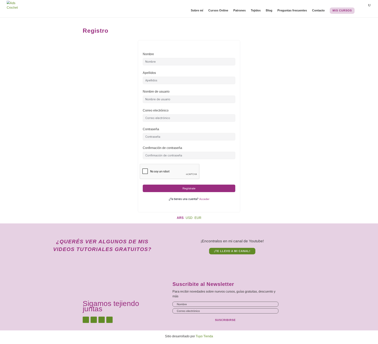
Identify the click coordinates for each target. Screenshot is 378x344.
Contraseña (151, 129)
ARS (180, 217)
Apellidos (149, 72)
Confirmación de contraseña (162, 148)
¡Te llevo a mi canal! (232, 251)
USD (189, 217)
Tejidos (256, 10)
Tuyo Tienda (204, 336)
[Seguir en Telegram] (109, 320)
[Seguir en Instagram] (86, 320)
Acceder (204, 199)
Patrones (239, 10)
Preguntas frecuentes (292, 10)
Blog (269, 10)
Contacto (318, 10)
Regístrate (189, 188)
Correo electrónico (156, 110)
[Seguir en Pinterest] (101, 320)
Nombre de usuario (156, 91)
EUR (198, 217)
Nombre (148, 54)
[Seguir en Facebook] (94, 320)
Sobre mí (197, 10)
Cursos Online (218, 10)
